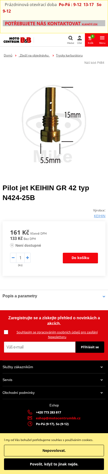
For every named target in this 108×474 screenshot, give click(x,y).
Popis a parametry (20, 296)
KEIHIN (99, 215)
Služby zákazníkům (18, 367)
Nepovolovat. (54, 450)
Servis (7, 380)
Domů (8, 55)
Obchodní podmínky (19, 393)
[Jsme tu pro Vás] (54, 22)
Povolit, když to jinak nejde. (54, 464)
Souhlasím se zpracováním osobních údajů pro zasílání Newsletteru (57, 334)
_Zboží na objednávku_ (34, 55)
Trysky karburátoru (69, 55)
